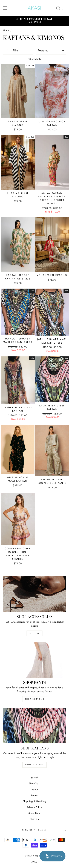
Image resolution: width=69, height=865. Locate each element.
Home (6, 30)
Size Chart (34, 783)
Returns (34, 795)
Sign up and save (34, 830)
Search (34, 777)
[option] (34, 21)
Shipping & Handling (34, 801)
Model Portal (34, 813)
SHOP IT (34, 633)
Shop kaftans (34, 764)
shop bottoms (34, 699)
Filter (15, 50)
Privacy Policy (34, 807)
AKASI (34, 861)
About (34, 789)
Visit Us (34, 819)
